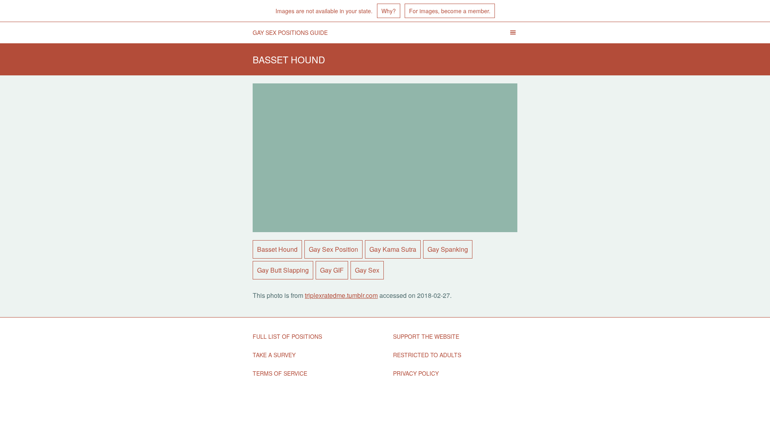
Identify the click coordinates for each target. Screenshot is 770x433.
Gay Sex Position (333, 249)
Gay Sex (367, 270)
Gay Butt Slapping (283, 270)
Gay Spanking (448, 249)
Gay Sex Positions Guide (290, 32)
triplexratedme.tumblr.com (341, 295)
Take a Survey (274, 355)
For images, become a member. (449, 11)
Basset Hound (277, 249)
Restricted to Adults (427, 355)
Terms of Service (280, 373)
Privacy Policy (416, 373)
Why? (388, 11)
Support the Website (426, 336)
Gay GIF (332, 270)
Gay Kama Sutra (392, 249)
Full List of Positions (287, 336)
